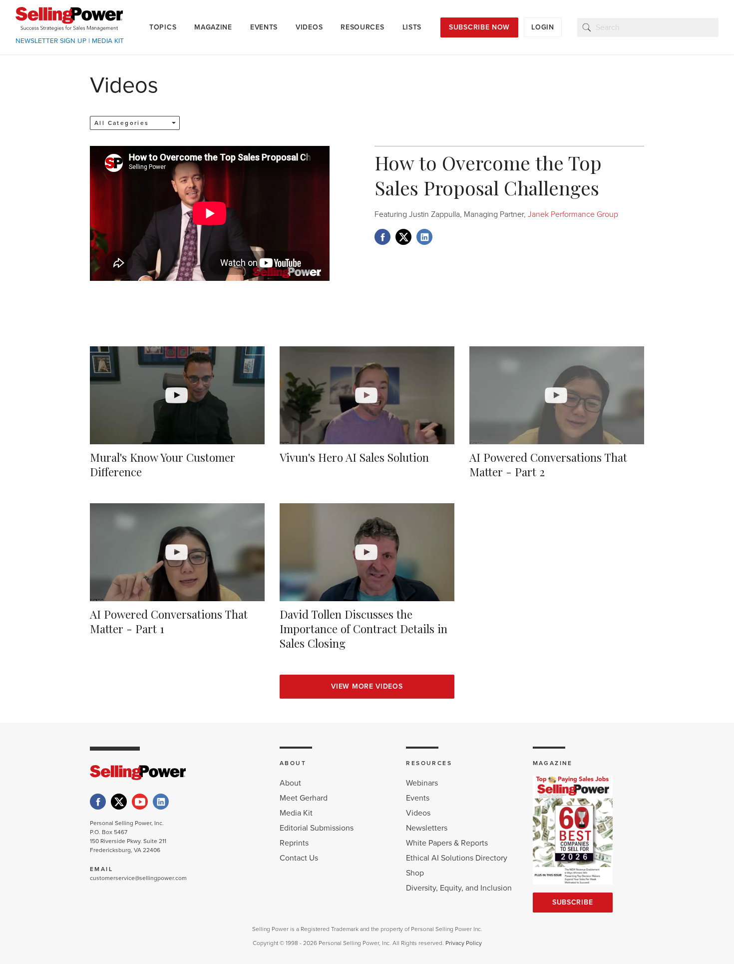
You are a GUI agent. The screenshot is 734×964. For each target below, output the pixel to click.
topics (162, 27)
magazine (213, 27)
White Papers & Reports (447, 843)
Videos (418, 813)
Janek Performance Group (572, 214)
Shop (415, 873)
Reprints (294, 843)
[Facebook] (98, 802)
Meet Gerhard (304, 798)
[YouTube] (140, 802)
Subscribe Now (479, 27)
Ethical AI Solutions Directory (456, 858)
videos (309, 27)
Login (542, 27)
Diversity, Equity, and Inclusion (459, 888)
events (264, 27)
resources (362, 27)
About (290, 783)
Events (417, 798)
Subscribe (572, 902)
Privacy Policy (463, 943)
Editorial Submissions (317, 828)
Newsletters (426, 828)
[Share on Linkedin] (424, 237)
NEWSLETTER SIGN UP (50, 41)
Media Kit (296, 813)
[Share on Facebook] (382, 237)
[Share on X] (403, 237)
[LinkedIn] (161, 802)
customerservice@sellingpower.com (138, 878)
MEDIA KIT (108, 41)
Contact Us (299, 858)
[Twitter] (119, 802)
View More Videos (366, 686)
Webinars (422, 783)
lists (412, 27)
